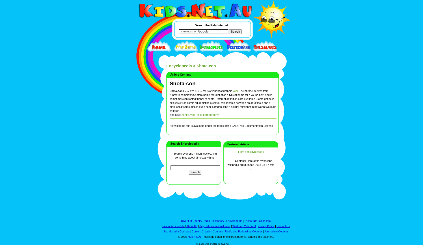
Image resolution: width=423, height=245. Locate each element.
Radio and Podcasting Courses (243, 231)
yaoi (235, 91)
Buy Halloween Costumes (214, 226)
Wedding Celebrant (244, 226)
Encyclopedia (179, 66)
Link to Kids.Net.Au (173, 226)
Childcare (265, 221)
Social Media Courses (176, 231)
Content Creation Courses (207, 231)
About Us (191, 226)
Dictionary (218, 221)
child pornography (207, 114)
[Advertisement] (142, 161)
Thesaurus (250, 221)
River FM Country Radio (195, 221)
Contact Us (283, 226)
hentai (185, 114)
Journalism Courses (276, 231)
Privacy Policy (266, 226)
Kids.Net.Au (194, 236)
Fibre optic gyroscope (251, 151)
